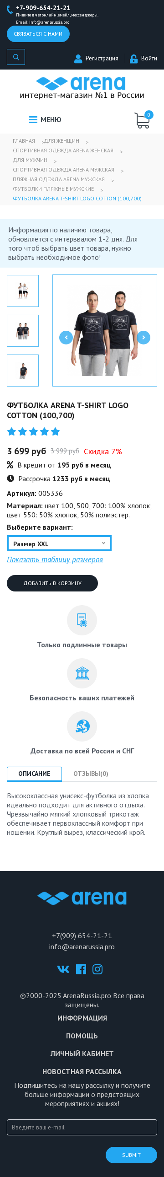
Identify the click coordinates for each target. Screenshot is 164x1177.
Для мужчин (30, 159)
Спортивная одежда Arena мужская (63, 169)
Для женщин (61, 140)
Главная (24, 140)
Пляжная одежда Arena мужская (59, 179)
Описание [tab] (34, 773)
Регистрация (102, 58)
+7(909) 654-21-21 (82, 935)
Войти (149, 58)
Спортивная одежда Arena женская (63, 150)
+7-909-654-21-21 (43, 8)
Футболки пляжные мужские (53, 188)
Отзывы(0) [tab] (90, 773)
